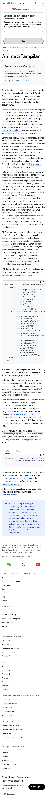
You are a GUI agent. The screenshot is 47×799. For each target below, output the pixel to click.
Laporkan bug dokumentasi (12, 729)
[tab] (7, 451)
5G (3, 630)
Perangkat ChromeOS (10, 648)
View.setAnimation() (12, 484)
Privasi (4, 626)
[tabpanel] (23, 460)
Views (7, 50)
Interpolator (20, 405)
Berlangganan (38, 787)
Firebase (5, 760)
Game (4, 611)
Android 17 (6, 666)
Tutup (23, 33)
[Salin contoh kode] (43, 282)
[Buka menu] (3, 3)
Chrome (5, 757)
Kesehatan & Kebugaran (11, 619)
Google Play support (9, 733)
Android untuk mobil (9, 652)
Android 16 (6, 670)
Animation (19, 167)
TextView (26, 118)
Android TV (6, 656)
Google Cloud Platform (11, 764)
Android (5, 577)
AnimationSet (35, 164)
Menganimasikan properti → (17, 81)
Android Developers (9, 47)
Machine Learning (9, 615)
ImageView (29, 439)
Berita (4, 593)
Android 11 (6, 690)
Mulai (23, 41)
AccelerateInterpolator (22, 414)
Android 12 (6, 686)
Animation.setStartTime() (21, 478)
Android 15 (6, 674)
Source (4, 589)
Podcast (5, 601)
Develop (22, 47)
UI (40, 47)
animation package (12, 130)
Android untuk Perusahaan (12, 581)
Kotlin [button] (7, 451)
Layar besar (6, 640)
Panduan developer (9, 704)
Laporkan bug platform (10, 725)
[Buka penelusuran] (30, 2)
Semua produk (7, 768)
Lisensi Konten (28, 548)
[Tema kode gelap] (40, 282)
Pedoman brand (23, 777)
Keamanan (6, 585)
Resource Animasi (9, 495)
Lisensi (11, 777)
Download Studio (8, 711)
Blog (3, 597)
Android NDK (7, 715)
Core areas (32, 47)
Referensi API (7, 707)
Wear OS (5, 644)
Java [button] (18, 451)
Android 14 (6, 678)
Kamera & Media (8, 622)
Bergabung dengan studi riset (13, 737)
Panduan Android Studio (11, 700)
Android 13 (6, 682)
